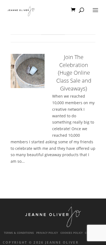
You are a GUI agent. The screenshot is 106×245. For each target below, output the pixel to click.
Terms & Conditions (19, 233)
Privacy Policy (47, 233)
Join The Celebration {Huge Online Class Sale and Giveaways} (73, 72)
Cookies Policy (71, 233)
